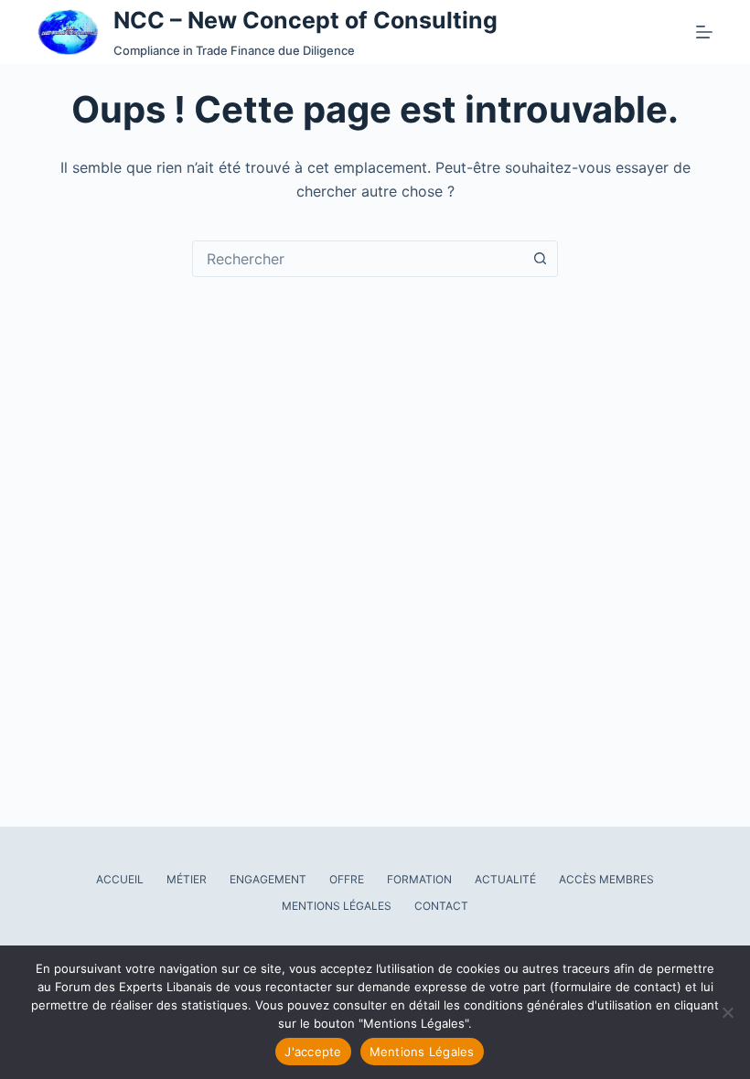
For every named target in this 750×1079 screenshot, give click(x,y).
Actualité (505, 879)
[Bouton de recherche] (539, 258)
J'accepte (312, 1051)
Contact (441, 906)
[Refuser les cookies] (727, 1012)
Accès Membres (606, 879)
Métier (186, 879)
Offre (346, 879)
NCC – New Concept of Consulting (305, 20)
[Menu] (704, 32)
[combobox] (357, 258)
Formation (419, 879)
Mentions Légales (336, 906)
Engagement (268, 879)
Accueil (120, 879)
